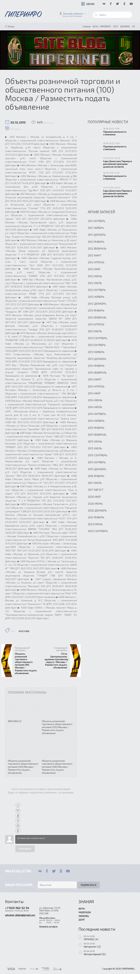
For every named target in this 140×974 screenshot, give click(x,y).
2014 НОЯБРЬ (96, 420)
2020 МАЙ (94, 496)
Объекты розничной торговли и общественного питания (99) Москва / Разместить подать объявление (26, 663)
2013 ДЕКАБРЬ (97, 358)
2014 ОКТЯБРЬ (97, 413)
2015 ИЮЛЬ (95, 448)
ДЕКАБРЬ (125, 26)
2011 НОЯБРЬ (96, 227)
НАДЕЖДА (85, 912)
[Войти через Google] (17, 825)
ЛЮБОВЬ (84, 915)
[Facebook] (46, 871)
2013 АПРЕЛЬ (96, 324)
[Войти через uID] (17, 805)
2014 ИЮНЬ (95, 400)
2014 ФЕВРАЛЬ (97, 372)
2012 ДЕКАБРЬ (97, 303)
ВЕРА (82, 908)
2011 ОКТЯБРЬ (96, 220)
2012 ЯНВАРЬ (96, 241)
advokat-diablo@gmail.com (20, 914)
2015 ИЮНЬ (95, 441)
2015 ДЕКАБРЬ (97, 469)
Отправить (25, 848)
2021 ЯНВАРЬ (96, 517)
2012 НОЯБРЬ (96, 296)
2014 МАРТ (95, 379)
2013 (115, 26)
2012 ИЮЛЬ (95, 283)
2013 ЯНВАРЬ (96, 310)
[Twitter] (53, 871)
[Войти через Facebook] (17, 815)
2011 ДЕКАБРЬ (97, 234)
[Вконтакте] (39, 871)
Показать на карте (48, 926)
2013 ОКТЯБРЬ (97, 344)
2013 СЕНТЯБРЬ (97, 338)
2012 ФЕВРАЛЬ (97, 248)
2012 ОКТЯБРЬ (97, 289)
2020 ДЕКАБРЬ (97, 510)
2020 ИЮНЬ (95, 503)
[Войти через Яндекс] (17, 820)
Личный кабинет (73, 13)
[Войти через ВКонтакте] (17, 810)
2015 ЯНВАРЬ (96, 427)
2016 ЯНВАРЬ (96, 475)
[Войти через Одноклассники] (17, 830)
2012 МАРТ (94, 255)
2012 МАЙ (94, 269)
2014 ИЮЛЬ (95, 407)
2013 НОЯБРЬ (96, 351)
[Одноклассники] (60, 871)
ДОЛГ (82, 919)
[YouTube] (67, 871)
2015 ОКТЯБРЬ (97, 462)
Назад (11, 26)
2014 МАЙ (94, 393)
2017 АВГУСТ (95, 489)
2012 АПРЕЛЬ (96, 262)
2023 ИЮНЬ (95, 524)
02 (133, 26)
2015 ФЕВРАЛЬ (97, 434)
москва (24, 631)
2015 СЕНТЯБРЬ (97, 455)
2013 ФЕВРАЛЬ (97, 317)
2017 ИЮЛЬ (95, 482)
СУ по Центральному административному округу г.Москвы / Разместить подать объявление (56, 660)
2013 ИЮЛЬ (95, 331)
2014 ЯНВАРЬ (96, 365)
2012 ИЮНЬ (95, 276)
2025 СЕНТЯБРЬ (98, 531)
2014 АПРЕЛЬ (96, 386)
